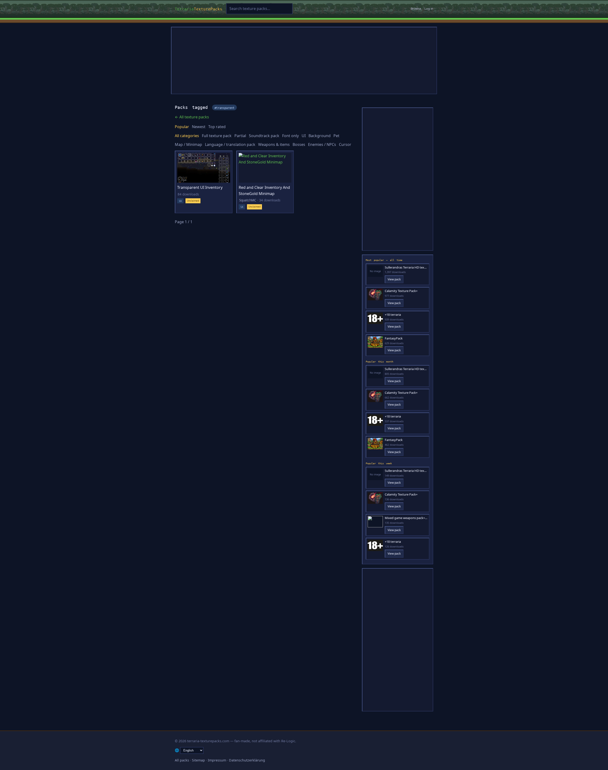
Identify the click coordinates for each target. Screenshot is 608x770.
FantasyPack (394, 338)
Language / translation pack (230, 144)
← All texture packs (192, 117)
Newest (198, 126)
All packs (182, 760)
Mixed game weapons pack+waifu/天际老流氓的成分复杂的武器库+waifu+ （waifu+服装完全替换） (406, 518)
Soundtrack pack (264, 135)
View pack (394, 279)
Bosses (299, 144)
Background (320, 135)
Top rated (217, 126)
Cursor (345, 144)
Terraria (198, 8)
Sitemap (198, 760)
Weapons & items (274, 144)
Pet (336, 135)
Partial (240, 135)
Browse (416, 8)
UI (304, 135)
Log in (428, 8)
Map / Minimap (188, 144)
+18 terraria (393, 315)
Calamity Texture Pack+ (401, 291)
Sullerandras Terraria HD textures (406, 267)
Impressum (217, 760)
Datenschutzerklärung (247, 760)
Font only (290, 135)
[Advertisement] (304, 60)
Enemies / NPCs (322, 144)
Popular (182, 126)
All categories (187, 135)
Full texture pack (217, 135)
